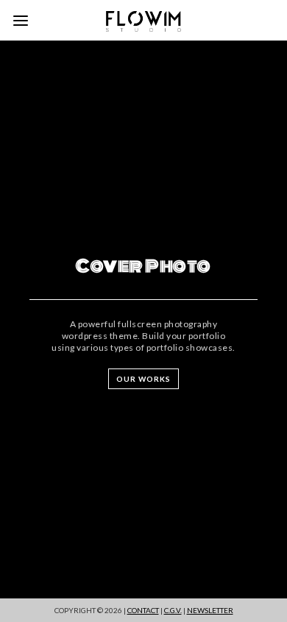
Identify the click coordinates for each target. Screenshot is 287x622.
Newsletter (210, 610)
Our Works (143, 378)
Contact (143, 610)
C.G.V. (173, 610)
